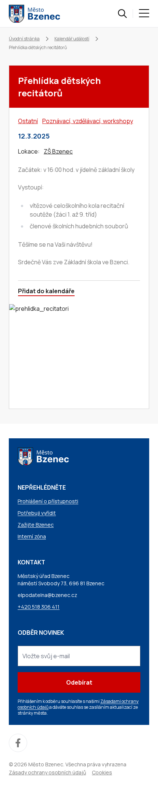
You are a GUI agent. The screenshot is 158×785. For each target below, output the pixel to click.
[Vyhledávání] (122, 13)
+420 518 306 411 (39, 606)
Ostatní (28, 121)
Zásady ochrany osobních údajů (47, 772)
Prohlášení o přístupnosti (48, 501)
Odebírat (79, 682)
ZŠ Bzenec (58, 151)
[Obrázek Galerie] (79, 356)
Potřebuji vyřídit (37, 512)
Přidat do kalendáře (46, 291)
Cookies (102, 772)
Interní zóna (32, 536)
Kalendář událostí (71, 39)
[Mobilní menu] (144, 13)
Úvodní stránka (24, 39)
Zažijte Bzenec (36, 524)
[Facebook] (18, 743)
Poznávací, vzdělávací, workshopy (87, 121)
